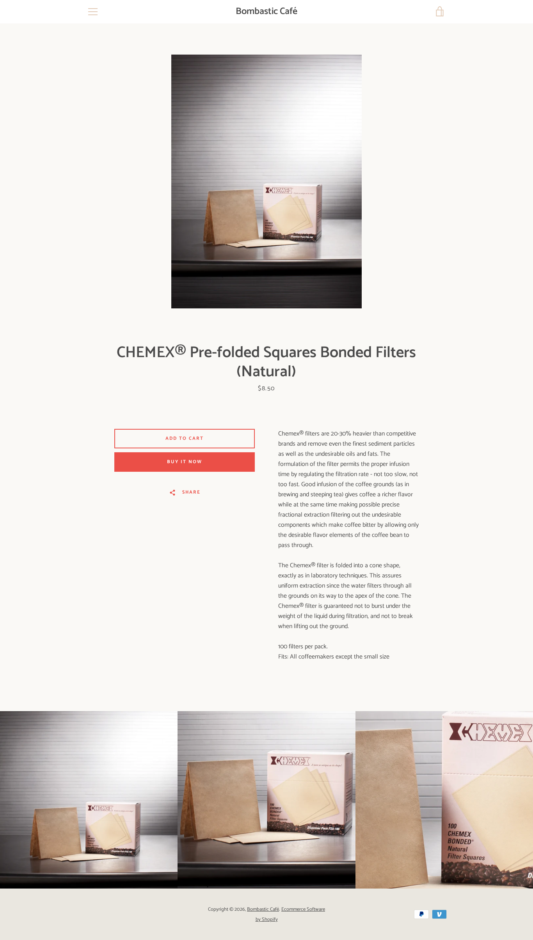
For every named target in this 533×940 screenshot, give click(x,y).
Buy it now (184, 462)
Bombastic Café (266, 12)
